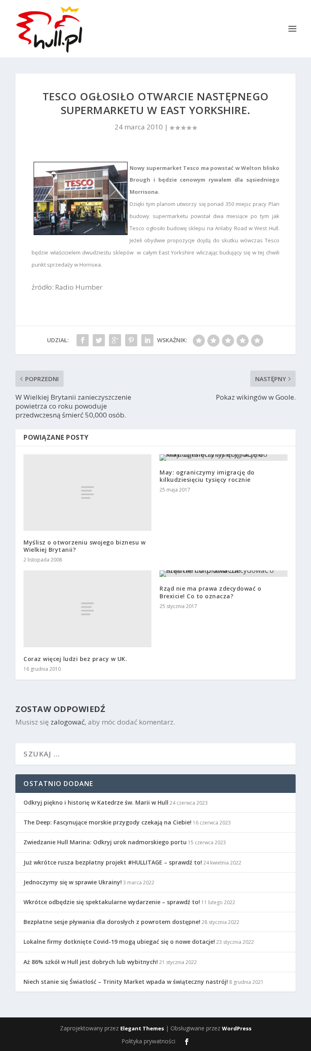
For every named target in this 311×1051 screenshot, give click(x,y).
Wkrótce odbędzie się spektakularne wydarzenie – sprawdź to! (111, 902)
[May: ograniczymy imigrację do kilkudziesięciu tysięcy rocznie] (224, 457)
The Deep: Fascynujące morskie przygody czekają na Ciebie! (107, 822)
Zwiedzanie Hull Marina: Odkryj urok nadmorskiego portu (105, 842)
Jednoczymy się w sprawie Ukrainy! (72, 882)
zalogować (68, 722)
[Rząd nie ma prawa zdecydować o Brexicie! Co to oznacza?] (224, 573)
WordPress (236, 1028)
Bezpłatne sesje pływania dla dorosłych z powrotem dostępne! (111, 922)
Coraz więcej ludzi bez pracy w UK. (75, 659)
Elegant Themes (142, 1028)
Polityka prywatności (148, 1041)
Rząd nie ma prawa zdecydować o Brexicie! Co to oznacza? (210, 592)
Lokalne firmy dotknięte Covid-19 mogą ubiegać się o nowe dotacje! (119, 941)
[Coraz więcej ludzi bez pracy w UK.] (87, 608)
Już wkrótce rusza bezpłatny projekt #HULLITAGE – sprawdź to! (112, 862)
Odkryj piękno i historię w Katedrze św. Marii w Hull (95, 802)
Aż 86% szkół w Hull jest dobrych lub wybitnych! (90, 962)
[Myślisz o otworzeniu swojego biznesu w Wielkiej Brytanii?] (87, 492)
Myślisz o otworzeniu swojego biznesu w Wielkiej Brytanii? (84, 545)
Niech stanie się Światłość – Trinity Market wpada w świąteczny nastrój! (125, 981)
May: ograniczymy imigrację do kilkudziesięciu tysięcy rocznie (207, 475)
